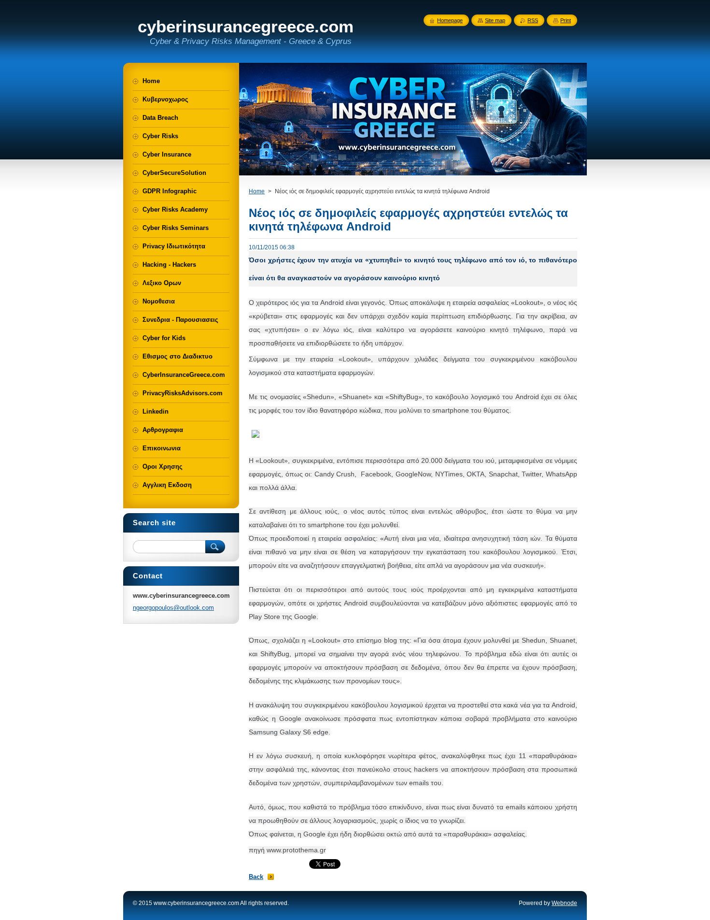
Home (257, 191)
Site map (495, 20)
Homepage (450, 20)
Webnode (564, 903)
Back (256, 876)
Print (565, 20)
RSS (532, 20)
